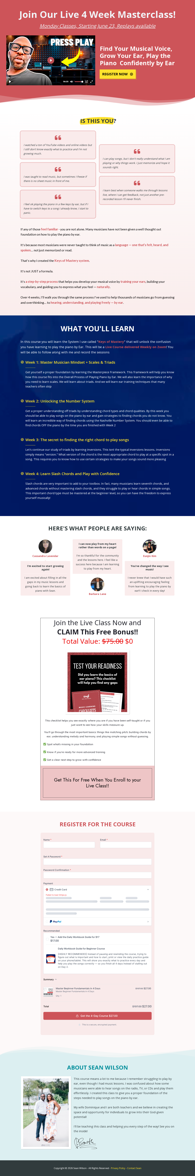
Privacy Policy (118, 1168)
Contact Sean (134, 1168)
